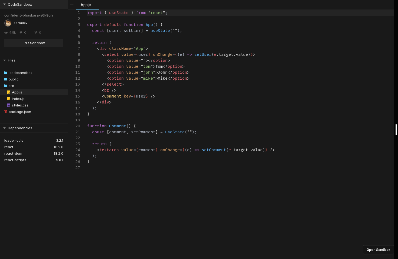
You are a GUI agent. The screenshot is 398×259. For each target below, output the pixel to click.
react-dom (13, 153)
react (8, 147)
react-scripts (15, 160)
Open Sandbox (378, 250)
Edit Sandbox (34, 43)
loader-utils (13, 140)
